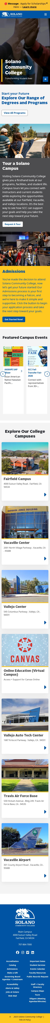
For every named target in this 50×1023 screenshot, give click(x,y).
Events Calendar (37, 969)
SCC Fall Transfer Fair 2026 (34, 372)
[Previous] (3, 374)
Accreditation (12, 961)
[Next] (47, 374)
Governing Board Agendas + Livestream (12, 978)
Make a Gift (12, 972)
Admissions (12, 969)
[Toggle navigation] (45, 14)
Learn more (30, 6)
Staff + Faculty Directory (37, 985)
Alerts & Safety (12, 988)
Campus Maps (37, 991)
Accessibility (12, 984)
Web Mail (12, 996)
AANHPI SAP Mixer (11, 371)
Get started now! (14, 319)
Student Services (37, 965)
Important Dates (37, 961)
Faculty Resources (37, 972)
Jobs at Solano (12, 992)
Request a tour (13, 224)
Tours (37, 994)
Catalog (12, 965)
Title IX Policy (25, 1019)
